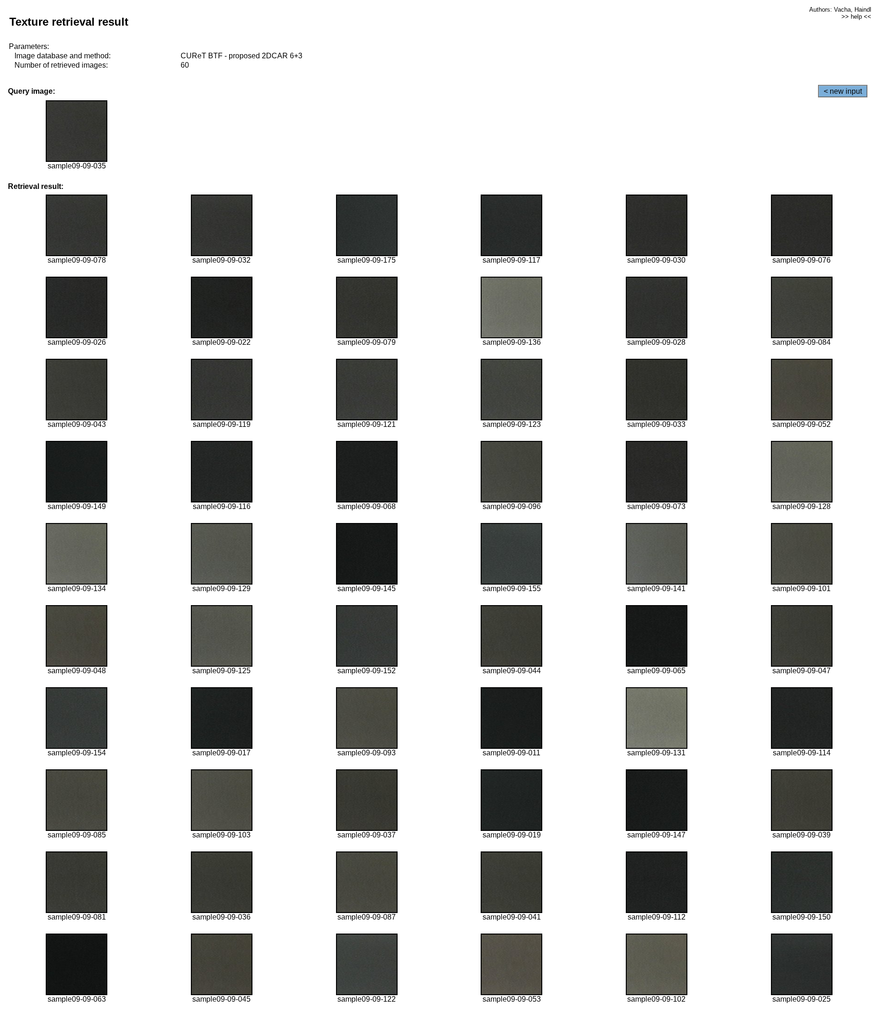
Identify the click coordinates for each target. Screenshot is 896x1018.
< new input (843, 91)
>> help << (856, 16)
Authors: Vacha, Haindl (840, 9)
